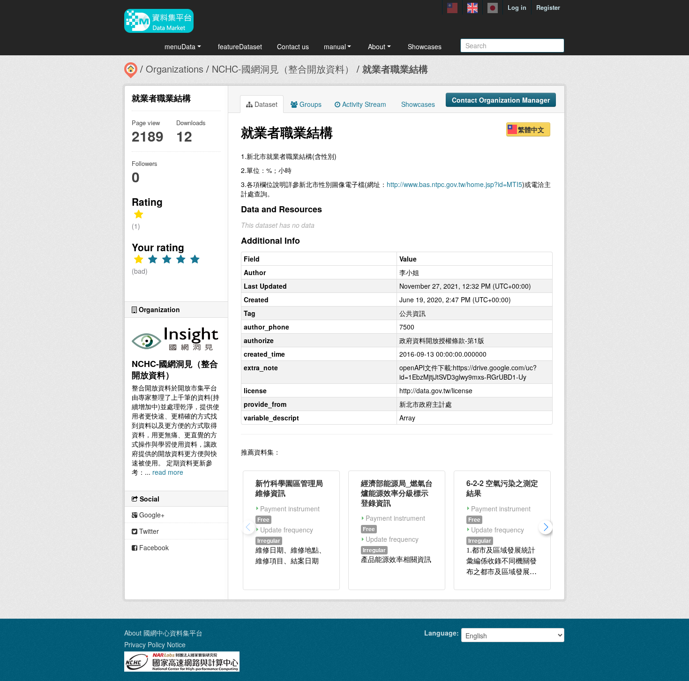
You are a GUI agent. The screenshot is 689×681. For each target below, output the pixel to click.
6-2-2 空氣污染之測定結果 (502, 488)
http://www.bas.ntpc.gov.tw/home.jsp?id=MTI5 (454, 184)
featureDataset (240, 46)
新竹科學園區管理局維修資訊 (289, 488)
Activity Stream (363, 104)
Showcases (425, 46)
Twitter (148, 531)
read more (167, 472)
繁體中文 (531, 129)
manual (335, 46)
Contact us (293, 46)
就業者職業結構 (395, 68)
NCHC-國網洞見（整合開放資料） (283, 68)
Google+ (151, 514)
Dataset (265, 104)
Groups (310, 104)
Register (548, 7)
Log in (517, 7)
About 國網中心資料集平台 (163, 632)
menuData (180, 46)
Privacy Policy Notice (155, 644)
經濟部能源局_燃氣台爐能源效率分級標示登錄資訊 (397, 493)
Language (440, 632)
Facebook (153, 547)
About (376, 46)
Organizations (174, 68)
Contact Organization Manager (501, 100)
